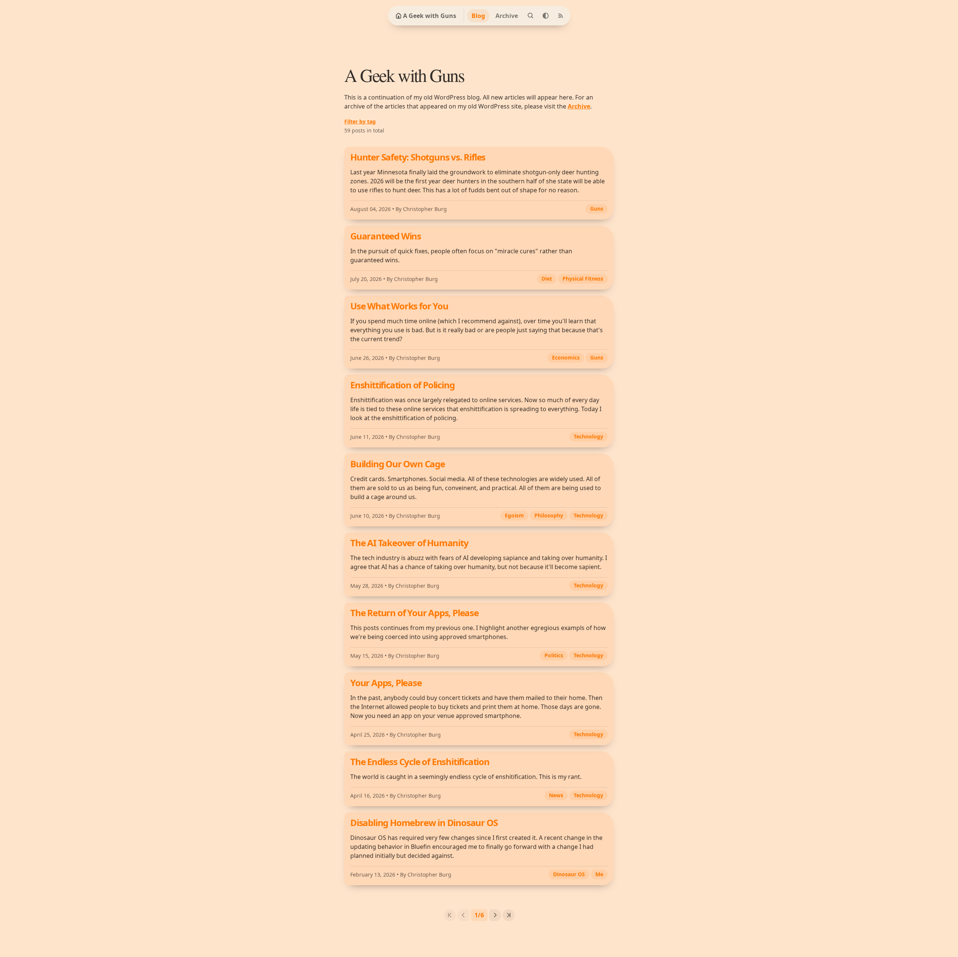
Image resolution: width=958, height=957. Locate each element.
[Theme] (545, 15)
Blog (478, 16)
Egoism (514, 515)
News (556, 795)
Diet (546, 278)
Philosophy (548, 515)
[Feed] (560, 15)
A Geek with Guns (429, 16)
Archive (506, 16)
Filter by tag (360, 121)
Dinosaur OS (569, 874)
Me (599, 874)
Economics (566, 357)
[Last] (509, 915)
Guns (596, 208)
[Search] (530, 15)
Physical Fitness (582, 278)
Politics (553, 655)
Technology (588, 436)
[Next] (495, 915)
